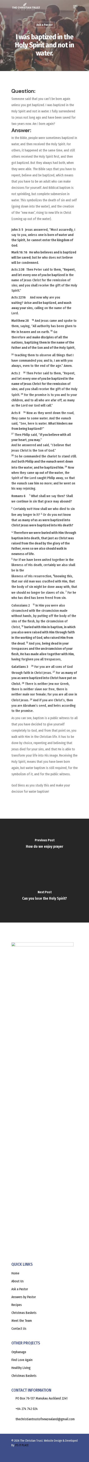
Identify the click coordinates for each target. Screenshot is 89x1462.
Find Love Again (21, 1360)
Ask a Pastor (44, 25)
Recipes (16, 1305)
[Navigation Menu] (75, 7)
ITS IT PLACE (22, 1445)
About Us (17, 1281)
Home (15, 1273)
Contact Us (18, 1329)
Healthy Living (20, 1368)
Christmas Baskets (23, 1313)
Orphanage (18, 1352)
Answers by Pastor (23, 1297)
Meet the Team (21, 1321)
